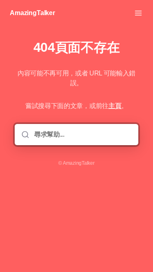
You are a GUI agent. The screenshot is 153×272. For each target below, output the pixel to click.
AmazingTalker (32, 12)
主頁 (115, 105)
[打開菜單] (138, 13)
